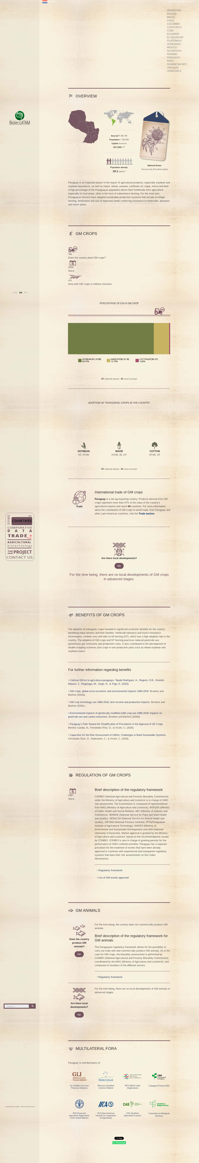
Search (33, 1009)
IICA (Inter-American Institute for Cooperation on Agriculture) (106, 1115)
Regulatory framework (110, 870)
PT (25, 293)
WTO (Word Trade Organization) (132, 1087)
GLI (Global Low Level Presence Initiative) (79, 1087)
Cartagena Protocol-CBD (159, 1086)
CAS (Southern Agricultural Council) (132, 1114)
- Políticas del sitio (27, 1106)
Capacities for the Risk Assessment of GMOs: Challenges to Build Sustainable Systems (118, 735)
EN (21, 293)
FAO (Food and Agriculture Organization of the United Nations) (79, 1115)
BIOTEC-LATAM (14, 1106)
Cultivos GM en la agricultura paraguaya (92, 680)
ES (16, 293)
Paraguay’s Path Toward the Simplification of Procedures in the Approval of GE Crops (116, 724)
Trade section (146, 513)
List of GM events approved (113, 877)
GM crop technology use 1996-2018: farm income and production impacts (110, 702)
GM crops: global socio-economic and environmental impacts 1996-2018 (109, 691)
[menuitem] (49, 4)
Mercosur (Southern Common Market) (106, 1087)
